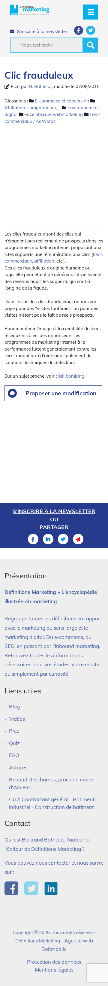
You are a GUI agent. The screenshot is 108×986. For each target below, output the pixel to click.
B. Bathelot (40, 86)
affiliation (44, 261)
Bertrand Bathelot (43, 839)
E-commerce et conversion (62, 101)
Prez (14, 731)
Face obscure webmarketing (54, 114)
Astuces (18, 767)
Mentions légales (54, 969)
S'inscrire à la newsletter (41, 31)
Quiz (14, 743)
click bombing (70, 376)
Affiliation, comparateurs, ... (32, 108)
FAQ (14, 755)
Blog (14, 706)
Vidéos (17, 719)
